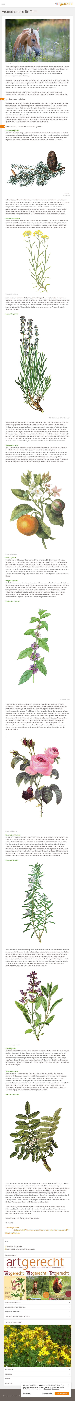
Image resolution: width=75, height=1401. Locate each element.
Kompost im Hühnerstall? (12, 1311)
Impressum (14, 1396)
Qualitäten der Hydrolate (14, 1246)
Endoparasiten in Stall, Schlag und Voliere (17, 1316)
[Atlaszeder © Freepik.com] (37, 167)
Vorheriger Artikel (13, 1228)
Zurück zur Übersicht (12, 1233)
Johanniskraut (9, 1369)
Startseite (6, 1396)
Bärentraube (8, 1374)
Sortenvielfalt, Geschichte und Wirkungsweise (21, 1249)
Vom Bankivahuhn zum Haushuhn (15, 1307)
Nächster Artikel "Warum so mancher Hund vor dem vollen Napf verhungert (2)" (41, 1230)
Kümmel (7, 1378)
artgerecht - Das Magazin (12, 1302)
